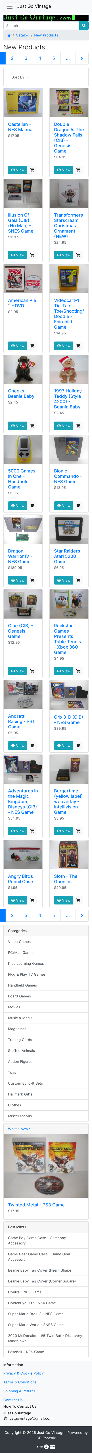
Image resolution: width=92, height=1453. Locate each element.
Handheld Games (22, 985)
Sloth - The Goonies (65, 879)
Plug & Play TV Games (27, 974)
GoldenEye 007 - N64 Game (32, 1303)
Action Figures (20, 1061)
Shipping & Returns (19, 1391)
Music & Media (20, 1018)
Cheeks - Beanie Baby (21, 393)
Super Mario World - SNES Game (36, 1324)
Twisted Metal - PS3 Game (36, 1205)
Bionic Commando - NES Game (68, 476)
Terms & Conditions (19, 1382)
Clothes (14, 1105)
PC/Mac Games (21, 952)
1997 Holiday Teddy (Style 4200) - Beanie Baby (68, 399)
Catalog (22, 35)
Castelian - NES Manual (20, 127)
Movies (14, 1007)
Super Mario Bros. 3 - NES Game (35, 1314)
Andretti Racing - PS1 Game (21, 721)
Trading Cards (20, 1039)
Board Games (19, 996)
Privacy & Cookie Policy (23, 1373)
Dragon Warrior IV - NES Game (20, 556)
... (68, 58)
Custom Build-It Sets (25, 1083)
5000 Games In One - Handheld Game (22, 479)
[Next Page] (82, 58)
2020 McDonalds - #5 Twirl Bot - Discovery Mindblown (45, 1338)
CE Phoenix (46, 1438)
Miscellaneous (20, 1116)
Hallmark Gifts (20, 1094)
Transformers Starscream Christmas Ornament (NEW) (68, 225)
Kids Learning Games (26, 963)
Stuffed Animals (21, 1050)
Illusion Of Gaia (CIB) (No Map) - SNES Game (20, 223)
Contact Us (13, 1400)
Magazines (17, 1029)
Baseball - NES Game (26, 1352)
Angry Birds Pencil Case (20, 879)
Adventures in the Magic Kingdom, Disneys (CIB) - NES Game (23, 801)
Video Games (19, 941)
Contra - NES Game (25, 1292)
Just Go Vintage (34, 6)
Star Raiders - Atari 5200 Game (68, 556)
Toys (12, 1072)
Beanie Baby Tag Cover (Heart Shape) (40, 1270)
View (19, 170)
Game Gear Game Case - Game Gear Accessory (39, 1257)
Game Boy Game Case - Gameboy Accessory (37, 1240)
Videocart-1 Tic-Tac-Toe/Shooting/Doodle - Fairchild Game (69, 314)
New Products (46, 35)
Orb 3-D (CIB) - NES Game (68, 719)
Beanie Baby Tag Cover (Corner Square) (42, 1281)
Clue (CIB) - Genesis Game (20, 631)
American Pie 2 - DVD (22, 303)
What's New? (19, 1129)
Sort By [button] (18, 77)
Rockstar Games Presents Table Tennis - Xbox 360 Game (67, 639)
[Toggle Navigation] (10, 6)
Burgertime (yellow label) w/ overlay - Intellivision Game (68, 801)
